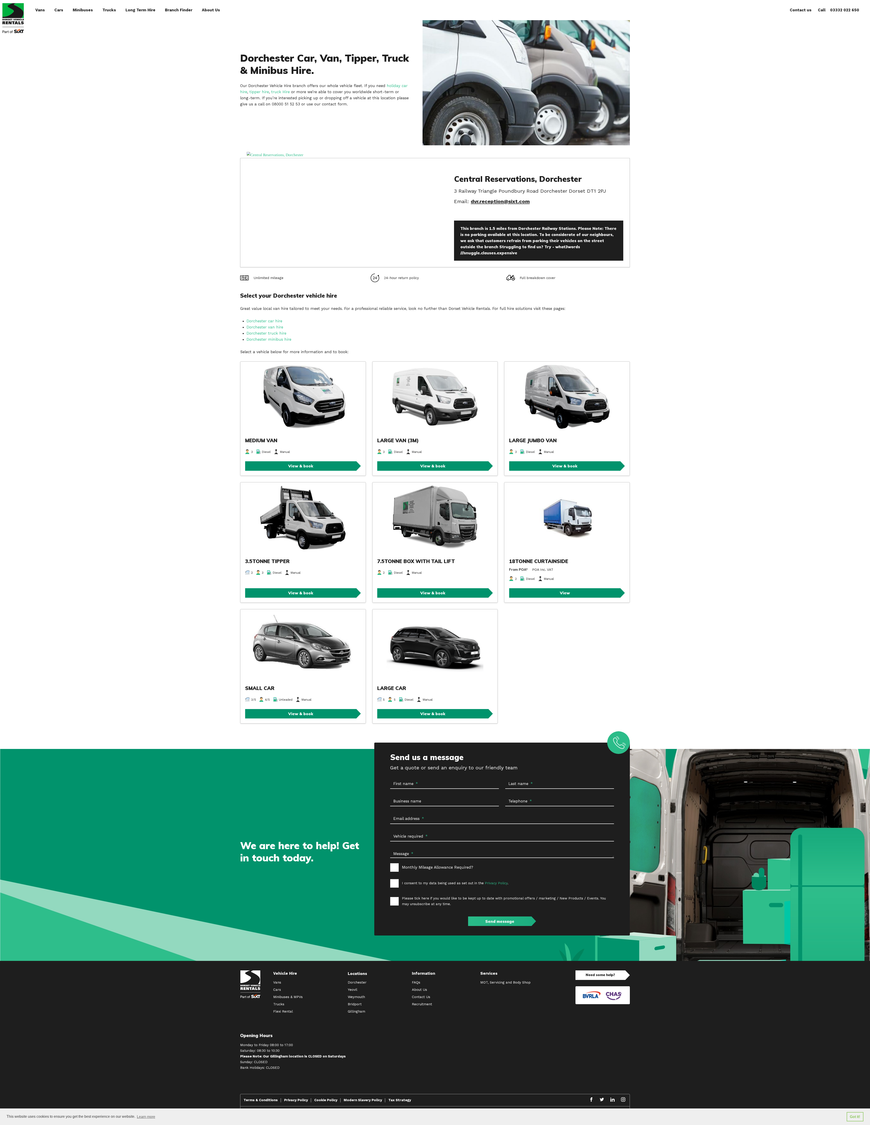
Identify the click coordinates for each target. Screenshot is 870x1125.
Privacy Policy (496, 883)
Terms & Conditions (261, 1100)
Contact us (801, 10)
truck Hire (281, 92)
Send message (499, 921)
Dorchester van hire (264, 327)
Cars (58, 10)
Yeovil (352, 990)
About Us (211, 10)
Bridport (355, 1004)
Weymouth (356, 997)
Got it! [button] (855, 1117)
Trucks (109, 10)
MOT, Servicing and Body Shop (505, 982)
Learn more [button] (146, 1117)
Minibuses (83, 10)
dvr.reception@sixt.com (500, 201)
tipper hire (259, 92)
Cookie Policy (325, 1100)
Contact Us (421, 997)
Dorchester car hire (265, 321)
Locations (357, 973)
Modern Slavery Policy (363, 1100)
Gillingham (356, 1011)
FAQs (416, 982)
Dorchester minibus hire (268, 339)
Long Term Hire (140, 10)
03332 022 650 (844, 10)
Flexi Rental (283, 1011)
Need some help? (600, 975)
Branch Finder (178, 10)
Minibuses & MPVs (288, 997)
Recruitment (422, 1004)
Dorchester (357, 982)
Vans (40, 10)
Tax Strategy (399, 1100)
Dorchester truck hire (266, 333)
